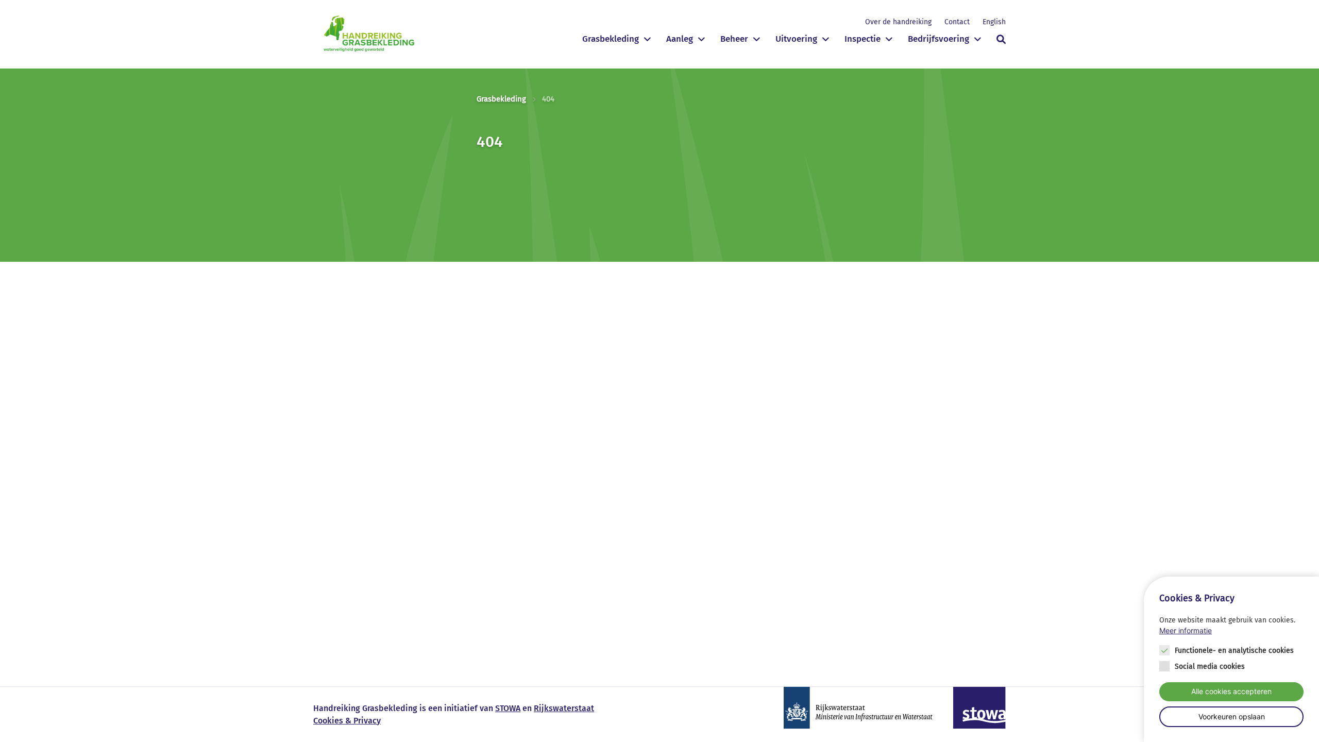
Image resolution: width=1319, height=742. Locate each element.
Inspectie (862, 38)
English (994, 22)
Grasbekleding (610, 38)
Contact (957, 22)
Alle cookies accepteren (1231, 691)
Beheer (734, 38)
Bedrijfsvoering (938, 38)
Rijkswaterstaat (564, 708)
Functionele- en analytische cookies (1234, 650)
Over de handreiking (898, 22)
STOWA (507, 708)
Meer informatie (1185, 631)
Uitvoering (796, 38)
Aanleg (679, 38)
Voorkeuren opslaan (1231, 716)
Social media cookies (1210, 666)
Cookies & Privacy (347, 721)
